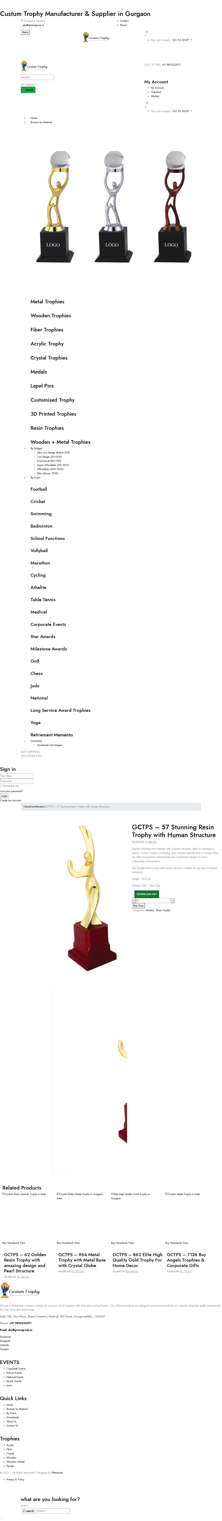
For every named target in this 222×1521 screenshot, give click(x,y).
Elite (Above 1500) (47, 473)
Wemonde (57, 1473)
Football (39, 489)
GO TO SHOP (181, 40)
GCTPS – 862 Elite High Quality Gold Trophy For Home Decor (138, 1260)
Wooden (11, 1458)
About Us (12, 1421)
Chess (37, 673)
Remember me (11, 786)
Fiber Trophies (47, 329)
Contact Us (12, 1426)
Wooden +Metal (15, 1462)
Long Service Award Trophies (61, 710)
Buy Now (7, 1243)
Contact (124, 21)
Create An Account (10, 800)
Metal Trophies (47, 301)
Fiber (9, 1449)
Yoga (36, 722)
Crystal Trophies (49, 358)
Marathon (40, 563)
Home (26, 807)
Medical (39, 612)
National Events (15, 1377)
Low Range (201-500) (49, 457)
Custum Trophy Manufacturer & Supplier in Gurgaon (75, 13)
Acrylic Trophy (47, 343)
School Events (14, 1373)
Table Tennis (43, 599)
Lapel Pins (42, 385)
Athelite (38, 587)
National (39, 698)
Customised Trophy (53, 400)
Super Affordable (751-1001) (53, 465)
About (123, 25)
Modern (40, 807)
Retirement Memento (52, 734)
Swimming (41, 513)
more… (10, 1385)
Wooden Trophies (51, 315)
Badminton (41, 526)
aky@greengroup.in (33, 25)
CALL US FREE (152, 65)
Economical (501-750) (49, 461)
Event (33, 807)
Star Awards (43, 636)
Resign (10, 1466)
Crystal (10, 1453)
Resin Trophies (47, 428)
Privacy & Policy (15, 1479)
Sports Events (14, 1381)
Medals (39, 371)
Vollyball (39, 550)
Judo (35, 685)
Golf (35, 661)
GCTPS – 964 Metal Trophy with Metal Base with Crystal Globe (82, 1260)
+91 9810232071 (171, 65)
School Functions (48, 538)
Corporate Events (48, 624)
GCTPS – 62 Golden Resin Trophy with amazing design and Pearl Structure (25, 1262)
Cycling (38, 575)
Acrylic (10, 1445)
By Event (11, 1413)
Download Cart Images (49, 745)
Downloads (13, 1417)
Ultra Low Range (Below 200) (53, 452)
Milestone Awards (49, 649)
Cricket (38, 501)
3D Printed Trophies (53, 414)
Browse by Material (17, 1409)
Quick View (19, 1243)
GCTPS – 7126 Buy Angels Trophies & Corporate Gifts (186, 1260)
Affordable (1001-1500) (50, 469)
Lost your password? (11, 791)
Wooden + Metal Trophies (60, 442)
